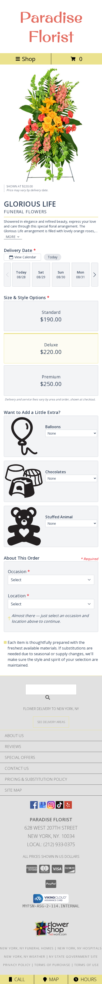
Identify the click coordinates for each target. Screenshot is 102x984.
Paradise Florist (51, 26)
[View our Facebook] (34, 807)
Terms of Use (86, 965)
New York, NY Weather (24, 956)
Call (18, 979)
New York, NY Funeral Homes (27, 948)
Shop (28, 59)
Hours (87, 979)
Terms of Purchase (52, 965)
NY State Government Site (73, 956)
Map (53, 979)
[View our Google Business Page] (42, 807)
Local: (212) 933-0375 (51, 844)
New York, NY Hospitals (80, 948)
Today (52, 257)
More (10, 236)
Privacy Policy (16, 965)
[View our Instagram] (51, 807)
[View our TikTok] (59, 807)
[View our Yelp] (68, 807)
